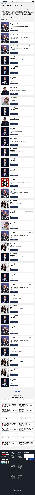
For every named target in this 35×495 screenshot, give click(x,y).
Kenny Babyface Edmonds (14, 88)
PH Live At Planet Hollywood (14, 203)
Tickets (13, 30)
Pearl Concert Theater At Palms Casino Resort (16, 90)
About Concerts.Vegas (6, 457)
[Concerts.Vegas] (5, 454)
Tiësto (25, 14)
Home (2, 3)
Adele (11, 14)
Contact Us (2, 457)
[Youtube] (4, 460)
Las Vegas (11, 28)
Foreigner (11, 180)
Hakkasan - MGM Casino (13, 100)
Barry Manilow (12, 24)
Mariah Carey (29, 14)
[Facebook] (2, 459)
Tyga (10, 99)
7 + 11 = (24, 459)
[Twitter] (6, 459)
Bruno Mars (21, 14)
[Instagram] (5, 459)
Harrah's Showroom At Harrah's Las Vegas (16, 59)
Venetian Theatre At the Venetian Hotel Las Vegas (17, 182)
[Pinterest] (7, 459)
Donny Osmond (16, 14)
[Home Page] (4, 1)
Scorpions (11, 202)
